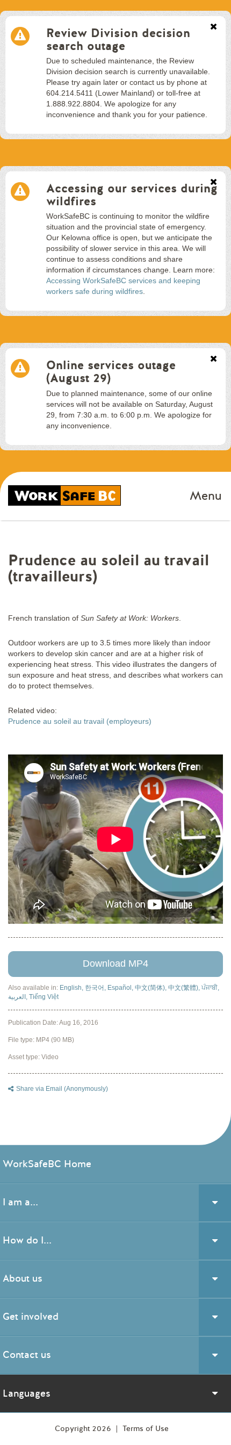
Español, (121, 987)
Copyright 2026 (84, 1429)
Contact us (27, 1354)
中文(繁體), (184, 987)
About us (22, 1278)
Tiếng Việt (44, 997)
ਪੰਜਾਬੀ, (210, 987)
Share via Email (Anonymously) (62, 1088)
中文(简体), (151, 987)
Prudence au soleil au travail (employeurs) (79, 721)
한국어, (96, 987)
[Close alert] (213, 27)
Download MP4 (115, 963)
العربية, (18, 997)
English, (72, 987)
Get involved (31, 1316)
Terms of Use (145, 1429)
